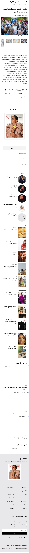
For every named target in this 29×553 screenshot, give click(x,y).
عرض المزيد (14, 448)
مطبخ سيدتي (24, 487)
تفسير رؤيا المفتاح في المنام (11, 254)
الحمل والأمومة (10, 527)
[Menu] (26, 1)
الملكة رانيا (7, 94)
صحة (16, 240)
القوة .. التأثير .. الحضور (22, 153)
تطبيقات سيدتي (10, 501)
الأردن (14, 94)
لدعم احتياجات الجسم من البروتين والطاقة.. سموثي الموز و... (10, 230)
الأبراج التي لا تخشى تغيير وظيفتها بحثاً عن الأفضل (10, 279)
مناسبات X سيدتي (10, 487)
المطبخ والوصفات (10, 524)
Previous (25, 26)
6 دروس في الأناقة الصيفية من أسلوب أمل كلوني (10, 293)
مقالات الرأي (23, 174)
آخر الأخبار (11, 508)
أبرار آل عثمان (14, 187)
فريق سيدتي (11, 497)
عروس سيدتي (24, 501)
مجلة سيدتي (11, 484)
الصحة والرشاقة (10, 522)
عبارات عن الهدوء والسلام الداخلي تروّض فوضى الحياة (10, 267)
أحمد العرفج (14, 208)
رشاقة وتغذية (14, 228)
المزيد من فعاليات (21, 444)
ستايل (26, 494)
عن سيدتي (11, 490)
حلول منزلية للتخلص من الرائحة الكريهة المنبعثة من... (10, 347)
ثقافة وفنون (14, 264)
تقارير (26, 497)
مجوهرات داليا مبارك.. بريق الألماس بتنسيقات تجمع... (10, 334)
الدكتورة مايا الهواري (13, 197)
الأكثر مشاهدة (22, 290)
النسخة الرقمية (14, 141)
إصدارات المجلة (14, 110)
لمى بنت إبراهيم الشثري (12, 178)
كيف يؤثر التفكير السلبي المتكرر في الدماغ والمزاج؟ (10, 242)
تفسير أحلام (14, 252)
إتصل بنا (8, 545)
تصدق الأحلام (23, 159)
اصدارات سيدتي (23, 504)
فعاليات (20, 94)
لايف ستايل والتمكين (22, 522)
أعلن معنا (12, 545)
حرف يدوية (23, 97)
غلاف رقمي (11, 504)
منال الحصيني (14, 216)
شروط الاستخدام (24, 545)
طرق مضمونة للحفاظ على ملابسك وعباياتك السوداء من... (10, 321)
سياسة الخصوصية (18, 545)
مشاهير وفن (24, 524)
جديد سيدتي (23, 225)
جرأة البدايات (24, 164)
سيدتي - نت (24, 15)
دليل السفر (25, 508)
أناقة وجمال (24, 527)
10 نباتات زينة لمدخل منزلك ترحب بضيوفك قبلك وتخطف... (10, 308)
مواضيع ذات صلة (21, 363)
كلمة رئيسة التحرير (15, 148)
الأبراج (15, 277)
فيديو (26, 484)
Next (3, 26)
